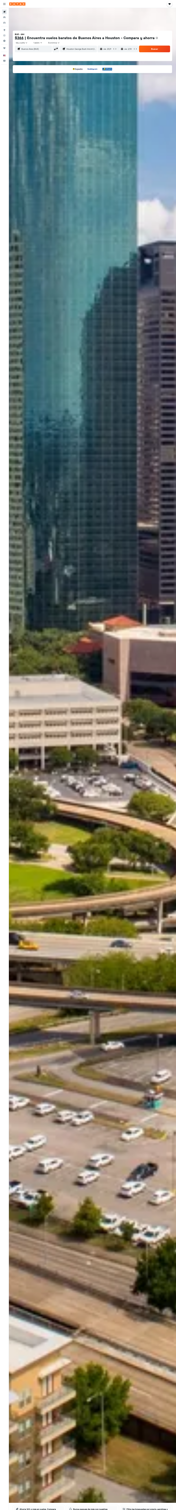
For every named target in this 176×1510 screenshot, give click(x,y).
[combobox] (22, 42)
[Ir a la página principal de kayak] (17, 4)
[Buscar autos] (4, 22)
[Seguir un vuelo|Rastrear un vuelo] (4, 35)
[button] (4, 4)
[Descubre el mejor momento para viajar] (4, 40)
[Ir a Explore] (4, 30)
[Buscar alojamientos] (4, 17)
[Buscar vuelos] (4, 11)
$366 (19, 38)
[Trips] (4, 48)
